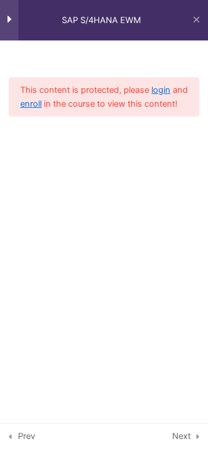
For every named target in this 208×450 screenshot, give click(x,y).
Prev (26, 436)
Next (181, 436)
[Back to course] (196, 20)
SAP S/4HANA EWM (101, 20)
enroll (31, 104)
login (160, 90)
